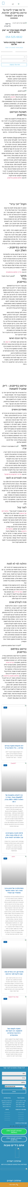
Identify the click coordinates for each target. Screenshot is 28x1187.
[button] (25, 3)
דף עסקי (7, 342)
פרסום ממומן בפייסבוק (14, 178)
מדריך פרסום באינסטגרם (14, 272)
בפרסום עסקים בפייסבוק (11, 676)
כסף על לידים (18, 592)
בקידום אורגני (10, 662)
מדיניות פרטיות (11, 1086)
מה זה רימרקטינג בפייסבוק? (13, 474)
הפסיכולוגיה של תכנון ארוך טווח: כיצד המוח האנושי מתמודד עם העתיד (14, 890)
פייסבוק (13, 97)
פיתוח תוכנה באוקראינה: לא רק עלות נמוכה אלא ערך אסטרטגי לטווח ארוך (14, 835)
